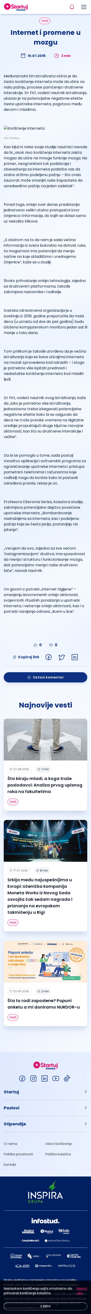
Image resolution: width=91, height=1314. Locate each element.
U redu (45, 1306)
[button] (45, 1092)
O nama (10, 1143)
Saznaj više (81, 1290)
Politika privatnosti (18, 1154)
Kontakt (10, 1164)
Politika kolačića (58, 1154)
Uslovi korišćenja (59, 1143)
